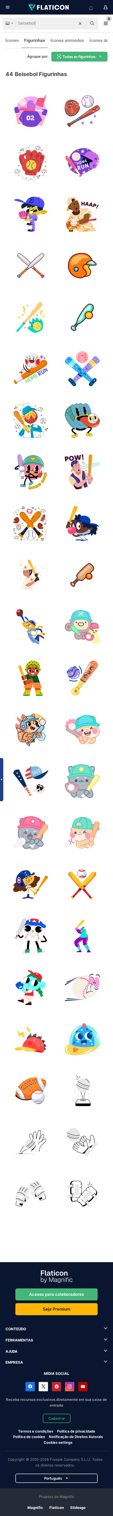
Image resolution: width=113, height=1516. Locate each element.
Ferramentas (19, 1340)
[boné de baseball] (83, 1039)
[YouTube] (82, 1386)
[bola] (83, 988)
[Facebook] (30, 1386)
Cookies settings (58, 1443)
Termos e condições (35, 1431)
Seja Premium (56, 1309)
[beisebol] (31, 111)
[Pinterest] (56, 1386)
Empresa (14, 1362)
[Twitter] (43, 1386)
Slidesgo (78, 1507)
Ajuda (11, 1351)
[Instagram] (69, 1386)
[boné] (31, 1039)
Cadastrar (56, 1418)
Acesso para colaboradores (56, 1294)
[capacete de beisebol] (83, 266)
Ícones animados (67, 40)
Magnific (35, 1507)
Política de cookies (29, 1436)
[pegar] (31, 1142)
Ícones (12, 40)
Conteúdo (15, 1329)
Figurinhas (34, 40)
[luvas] (31, 1194)
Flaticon (56, 1507)
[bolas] (31, 1091)
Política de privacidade (76, 1431)
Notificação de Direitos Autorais (76, 1436)
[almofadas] (83, 1194)
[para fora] (83, 163)
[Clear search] (80, 24)
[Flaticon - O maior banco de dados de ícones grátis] (49, 7)
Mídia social (56, 1373)
